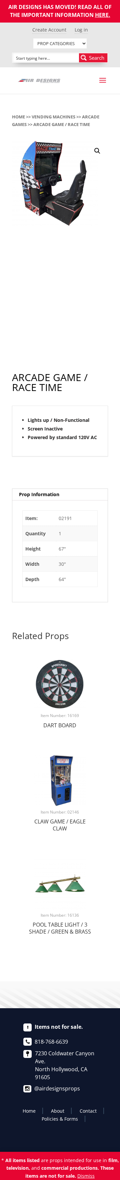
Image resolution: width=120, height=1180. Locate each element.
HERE (102, 15)
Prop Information (39, 494)
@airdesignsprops (57, 1088)
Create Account (49, 30)
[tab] (60, 494)
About (57, 1111)
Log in (81, 30)
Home (18, 117)
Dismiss (86, 1176)
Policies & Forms (60, 1119)
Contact (88, 1111)
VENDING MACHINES (53, 117)
